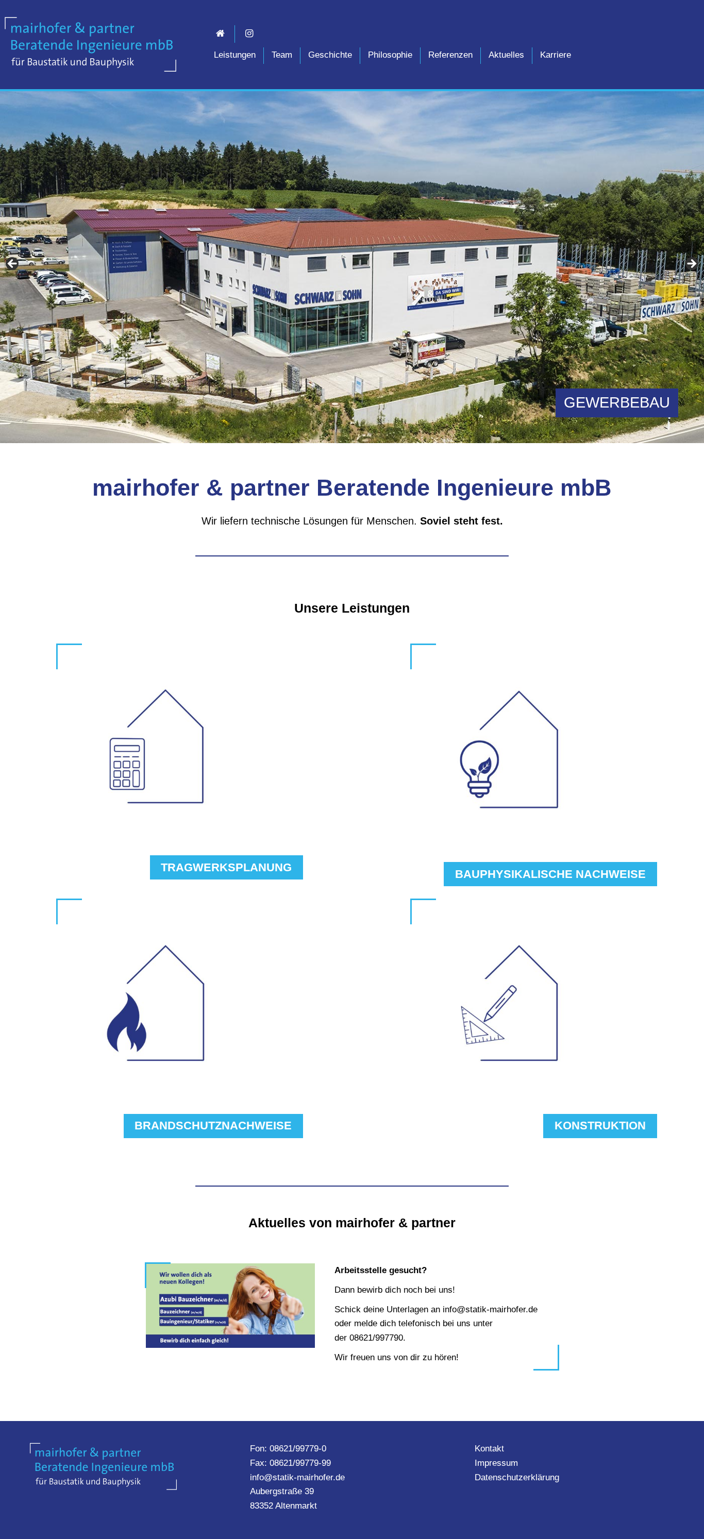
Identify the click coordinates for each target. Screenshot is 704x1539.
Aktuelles (506, 55)
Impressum (496, 1463)
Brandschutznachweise (213, 1125)
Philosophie (390, 55)
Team (282, 55)
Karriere (555, 55)
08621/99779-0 (298, 1448)
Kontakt (489, 1448)
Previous (13, 264)
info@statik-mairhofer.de (297, 1477)
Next (691, 264)
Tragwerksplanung (226, 867)
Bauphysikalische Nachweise (550, 874)
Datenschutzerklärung (517, 1477)
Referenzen (450, 55)
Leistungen (235, 55)
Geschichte (330, 55)
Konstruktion (600, 1125)
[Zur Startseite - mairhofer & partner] (90, 44)
